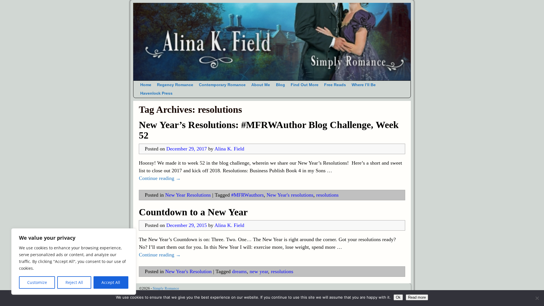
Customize (37, 282)
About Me (260, 85)
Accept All (110, 282)
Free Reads (335, 85)
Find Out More (304, 85)
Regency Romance (175, 85)
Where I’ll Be (364, 85)
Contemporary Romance (222, 85)
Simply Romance (166, 288)
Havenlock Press (156, 93)
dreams (239, 271)
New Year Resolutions (188, 195)
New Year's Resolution (188, 271)
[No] (537, 298)
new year (259, 271)
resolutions (327, 195)
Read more (417, 297)
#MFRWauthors (247, 195)
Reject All (74, 282)
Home (145, 85)
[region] (73, 261)
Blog (280, 85)
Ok (398, 297)
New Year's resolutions (290, 195)
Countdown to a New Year (193, 212)
